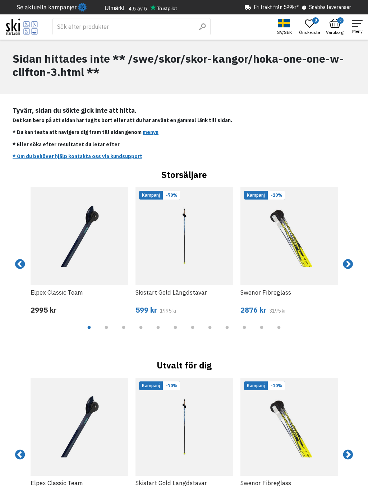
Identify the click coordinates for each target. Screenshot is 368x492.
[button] (285, 27)
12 (279, 332)
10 (244, 332)
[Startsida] (21, 27)
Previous (20, 264)
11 (261, 332)
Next (348, 264)
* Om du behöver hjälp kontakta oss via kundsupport (77, 156)
